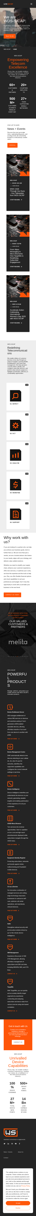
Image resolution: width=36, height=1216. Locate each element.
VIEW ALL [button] (12, 145)
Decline (18, 1208)
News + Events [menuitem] (8, 1152)
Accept (18, 1203)
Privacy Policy (25, 1186)
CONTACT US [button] (18, 1042)
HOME (15, 49)
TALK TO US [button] (10, 36)
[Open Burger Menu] (31, 4)
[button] (8, 656)
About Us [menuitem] (20, 1152)
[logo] (11, 1133)
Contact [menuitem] (6, 1157)
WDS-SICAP (7, 49)
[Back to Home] (8, 4)
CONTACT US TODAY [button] (12, 594)
